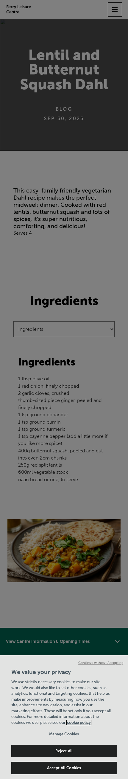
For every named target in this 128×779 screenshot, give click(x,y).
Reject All (64, 751)
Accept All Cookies (64, 768)
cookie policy (79, 722)
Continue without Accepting (101, 662)
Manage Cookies (64, 734)
